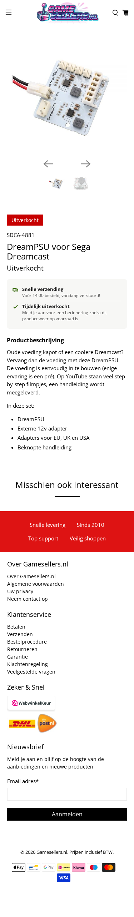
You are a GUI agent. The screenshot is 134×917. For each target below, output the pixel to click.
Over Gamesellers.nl (31, 576)
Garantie (17, 656)
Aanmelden (67, 814)
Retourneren (22, 649)
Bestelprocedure (27, 641)
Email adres (23, 781)
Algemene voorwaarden (35, 583)
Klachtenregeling (27, 664)
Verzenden (20, 634)
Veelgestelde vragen (31, 671)
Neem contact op (27, 598)
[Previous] (48, 163)
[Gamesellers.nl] (67, 13)
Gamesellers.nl (51, 852)
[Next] (85, 163)
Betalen (16, 626)
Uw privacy (20, 591)
